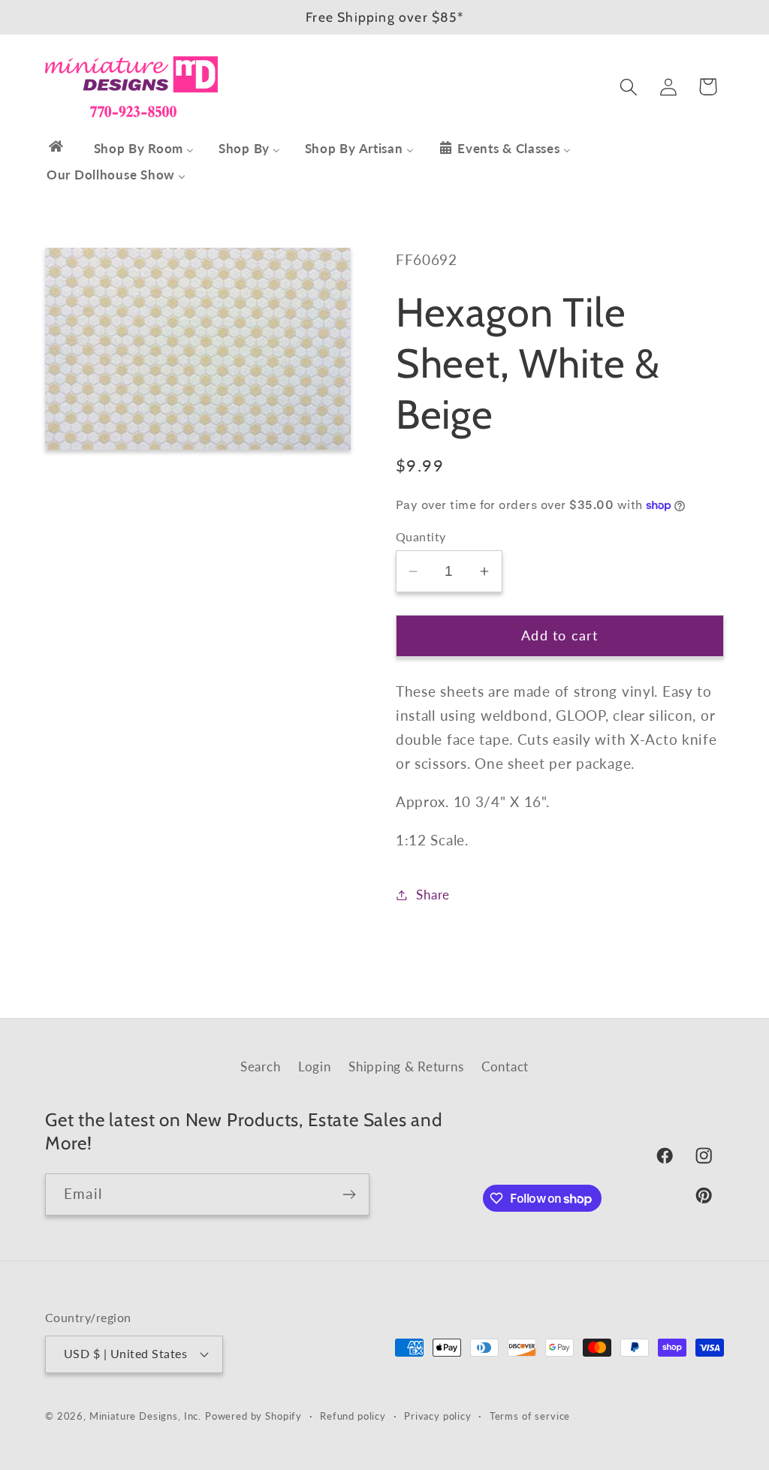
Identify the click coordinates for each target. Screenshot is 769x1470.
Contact (505, 1066)
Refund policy (353, 1416)
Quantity (421, 537)
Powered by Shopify (253, 1416)
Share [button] (433, 894)
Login (314, 1066)
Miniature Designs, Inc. (145, 1416)
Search (260, 1066)
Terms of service (530, 1416)
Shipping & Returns (405, 1066)
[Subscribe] (349, 1194)
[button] (628, 87)
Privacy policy (438, 1416)
